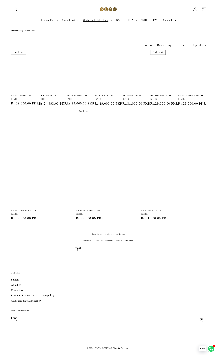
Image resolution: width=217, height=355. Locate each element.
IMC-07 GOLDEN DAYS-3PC (191, 96)
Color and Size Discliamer (26, 300)
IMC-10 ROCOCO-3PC (104, 96)
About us (16, 284)
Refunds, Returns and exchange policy (32, 295)
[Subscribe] (76, 250)
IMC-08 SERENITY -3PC (161, 96)
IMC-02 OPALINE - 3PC (21, 96)
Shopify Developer (121, 348)
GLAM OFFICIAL (104, 348)
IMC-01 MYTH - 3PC (48, 96)
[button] (15, 9)
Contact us (17, 290)
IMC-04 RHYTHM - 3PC (77, 96)
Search (15, 279)
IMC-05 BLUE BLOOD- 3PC (88, 211)
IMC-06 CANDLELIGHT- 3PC (24, 211)
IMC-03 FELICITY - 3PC (151, 211)
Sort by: (148, 45)
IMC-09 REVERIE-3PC (132, 96)
